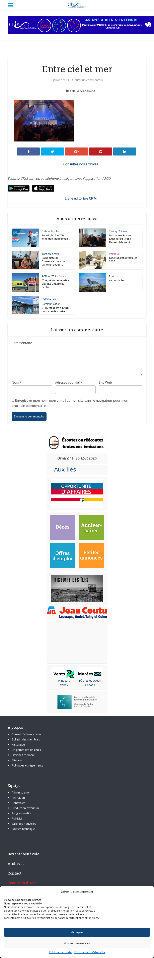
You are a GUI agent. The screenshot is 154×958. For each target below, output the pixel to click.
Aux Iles (63, 469)
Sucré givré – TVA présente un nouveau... (56, 237)
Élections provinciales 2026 (123, 259)
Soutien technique (23, 829)
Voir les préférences (77, 943)
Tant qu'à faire (118, 231)
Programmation (22, 813)
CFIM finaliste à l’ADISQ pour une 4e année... (56, 309)
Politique (114, 254)
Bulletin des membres (26, 739)
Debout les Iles (51, 231)
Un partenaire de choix (26, 750)
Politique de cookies (60, 952)
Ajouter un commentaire (88, 80)
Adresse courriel (68, 382)
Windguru (64, 680)
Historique (18, 744)
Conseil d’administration (27, 734)
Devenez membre (23, 755)
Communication (51, 304)
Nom (17, 382)
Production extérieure (26, 808)
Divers (62, 276)
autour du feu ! (117, 280)
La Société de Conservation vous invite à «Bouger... (53, 261)
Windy (64, 685)
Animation (18, 798)
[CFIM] (77, 5)
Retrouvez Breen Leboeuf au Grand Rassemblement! (120, 239)
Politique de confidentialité (89, 952)
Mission (17, 760)
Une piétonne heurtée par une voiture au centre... (55, 283)
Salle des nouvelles (24, 824)
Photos (113, 276)
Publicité (17, 818)
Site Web (105, 382)
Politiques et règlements (27, 765)
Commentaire (22, 343)
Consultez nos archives (80, 164)
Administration (21, 792)
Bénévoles (18, 803)
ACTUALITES (49, 276)
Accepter (77, 932)
